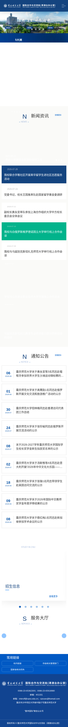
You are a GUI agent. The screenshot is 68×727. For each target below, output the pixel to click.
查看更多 (58, 156)
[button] (26, 29)
